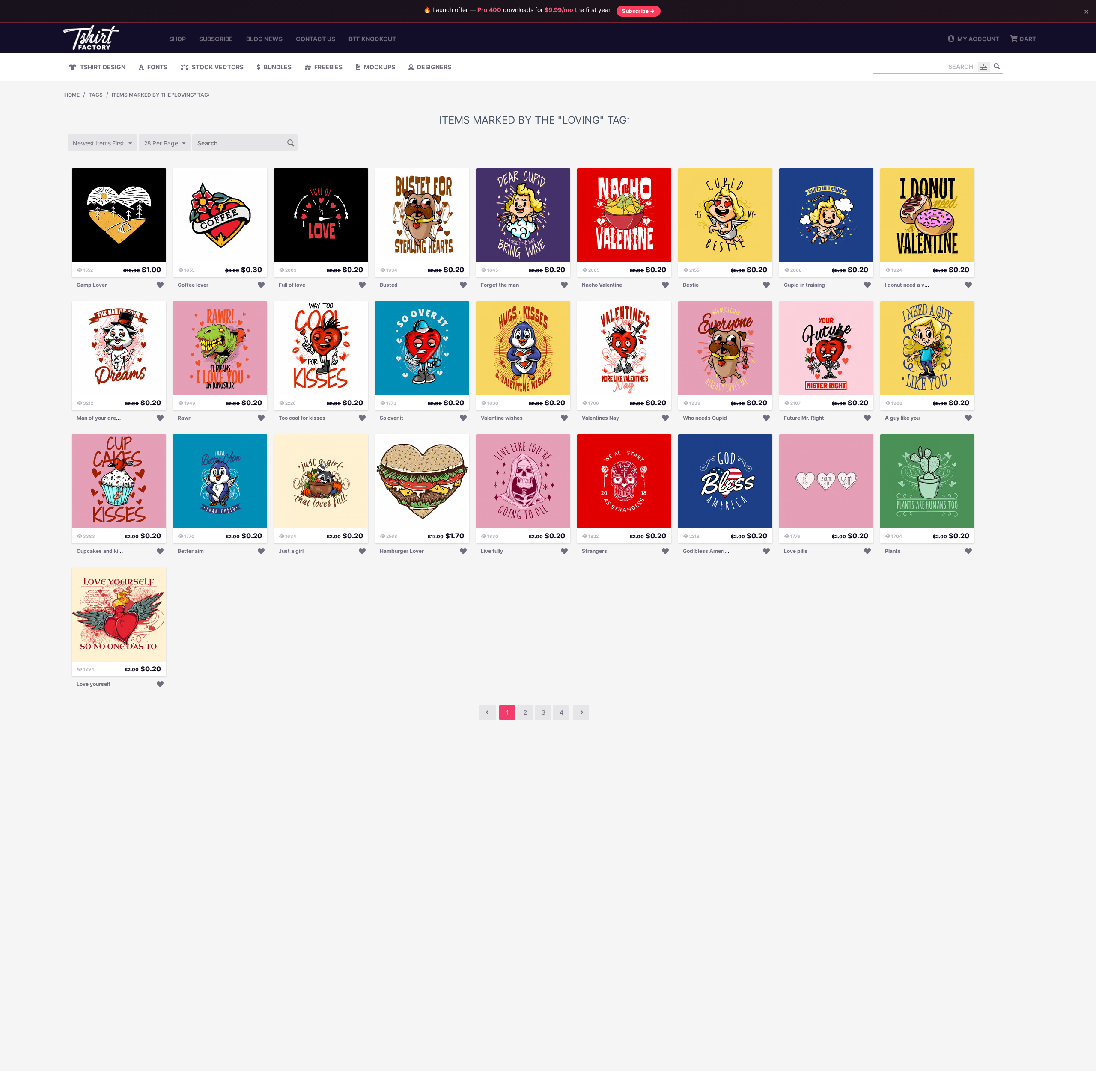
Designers (433, 67)
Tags (96, 95)
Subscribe (216, 38)
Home (72, 95)
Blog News (264, 38)
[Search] (996, 66)
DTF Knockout (372, 38)
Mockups (379, 67)
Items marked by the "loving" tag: (160, 95)
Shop (177, 38)
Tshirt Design (102, 67)
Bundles (277, 67)
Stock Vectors (217, 67)
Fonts (156, 67)
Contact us (315, 38)
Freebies (327, 67)
